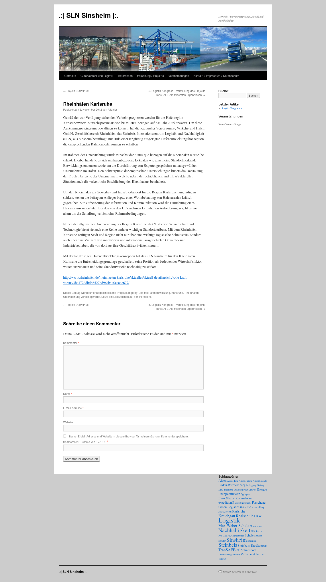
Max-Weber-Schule (233, 525)
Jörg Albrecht (225, 511)
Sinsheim (236, 539)
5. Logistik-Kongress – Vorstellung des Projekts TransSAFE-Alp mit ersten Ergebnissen (177, 93)
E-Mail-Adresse (73, 408)
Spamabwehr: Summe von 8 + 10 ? (84, 442)
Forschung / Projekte (150, 75)
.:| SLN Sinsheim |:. (88, 15)
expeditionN (226, 502)
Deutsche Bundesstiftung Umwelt (240, 489)
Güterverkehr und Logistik (97, 75)
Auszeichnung (245, 480)
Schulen (258, 535)
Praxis (259, 531)
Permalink (145, 296)
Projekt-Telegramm (232, 108)
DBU (221, 489)
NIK (253, 531)
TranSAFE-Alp (230, 549)
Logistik (229, 520)
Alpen (222, 480)
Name (67, 393)
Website (68, 422)
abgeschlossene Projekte (111, 292)
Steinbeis (227, 544)
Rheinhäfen (192, 292)
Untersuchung (71, 296)
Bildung (260, 485)
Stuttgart (261, 545)
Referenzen (125, 75)
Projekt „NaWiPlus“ (76, 91)
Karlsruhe (177, 292)
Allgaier (112, 109)
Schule (249, 535)
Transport (249, 550)
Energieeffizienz (229, 493)
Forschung (258, 502)
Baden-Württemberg (231, 485)
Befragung (251, 485)
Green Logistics (229, 507)
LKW (258, 516)
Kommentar (71, 343)
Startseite (70, 75)
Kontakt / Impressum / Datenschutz (216, 75)
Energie (262, 489)
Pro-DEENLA (225, 535)
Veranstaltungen (178, 75)
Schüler (222, 540)
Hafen (243, 507)
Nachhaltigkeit (234, 530)
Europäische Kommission (235, 498)
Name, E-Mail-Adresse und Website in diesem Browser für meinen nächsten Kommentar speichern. (129, 436)
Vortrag (222, 558)
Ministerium (255, 526)
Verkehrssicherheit (253, 554)
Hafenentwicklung (159, 292)
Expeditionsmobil (243, 502)
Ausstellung (232, 480)
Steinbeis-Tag (246, 545)
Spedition (251, 540)
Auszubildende (260, 480)
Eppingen (245, 494)
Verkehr (236, 554)
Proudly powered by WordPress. (240, 571)
